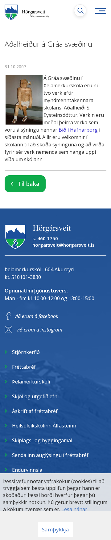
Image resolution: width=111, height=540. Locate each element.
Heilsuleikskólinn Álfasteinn (44, 425)
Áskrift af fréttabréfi (35, 411)
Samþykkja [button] (55, 529)
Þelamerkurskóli (31, 381)
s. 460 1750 (45, 238)
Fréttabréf (24, 366)
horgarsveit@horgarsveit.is (63, 245)
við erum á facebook (36, 316)
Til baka (28, 183)
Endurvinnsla (27, 470)
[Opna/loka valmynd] (100, 11)
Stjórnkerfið (26, 352)
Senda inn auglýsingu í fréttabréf (50, 455)
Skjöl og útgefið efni (35, 396)
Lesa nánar (74, 509)
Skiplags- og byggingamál (42, 440)
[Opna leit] (80, 10)
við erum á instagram (39, 329)
